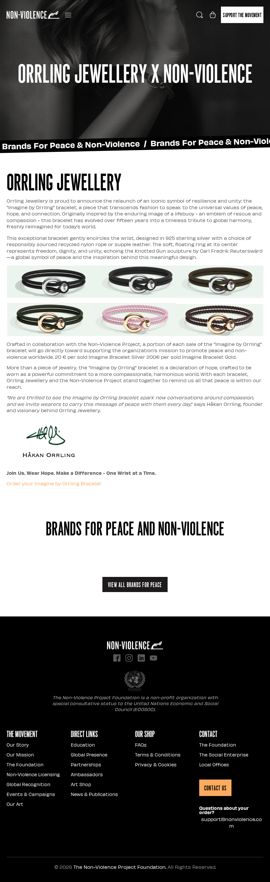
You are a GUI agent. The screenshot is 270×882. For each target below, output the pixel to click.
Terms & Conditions (157, 754)
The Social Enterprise (223, 754)
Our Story (18, 745)
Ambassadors (87, 774)
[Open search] (199, 15)
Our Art (15, 804)
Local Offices (214, 764)
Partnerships (86, 764)
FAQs (141, 745)
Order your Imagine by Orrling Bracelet (54, 483)
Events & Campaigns (31, 794)
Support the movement (242, 14)
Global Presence (89, 754)
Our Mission (20, 754)
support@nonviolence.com (231, 822)
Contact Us (215, 788)
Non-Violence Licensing (33, 774)
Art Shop (81, 784)
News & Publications (94, 794)
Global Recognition (28, 784)
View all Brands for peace (135, 584)
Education (83, 745)
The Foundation (25, 764)
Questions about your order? (224, 810)
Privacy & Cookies (155, 764)
